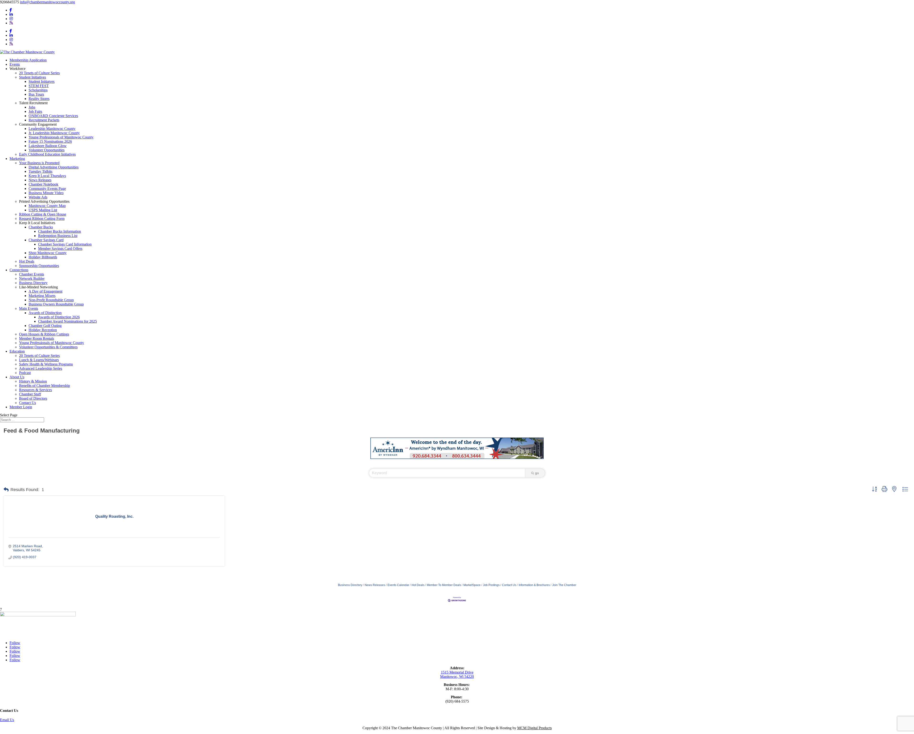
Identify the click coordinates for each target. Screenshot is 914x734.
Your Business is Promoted (39, 163)
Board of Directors (33, 398)
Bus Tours (36, 94)
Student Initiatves (42, 81)
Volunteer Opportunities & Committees (48, 347)
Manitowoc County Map (47, 206)
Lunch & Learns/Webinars (39, 360)
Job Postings (491, 585)
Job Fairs (35, 111)
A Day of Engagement (45, 291)
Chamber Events (31, 274)
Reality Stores (39, 99)
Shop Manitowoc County (48, 253)
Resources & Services (35, 390)
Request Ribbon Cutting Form (42, 219)
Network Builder (32, 278)
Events (15, 64)
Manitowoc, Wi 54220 (457, 677)
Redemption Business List (57, 236)
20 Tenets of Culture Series (39, 73)
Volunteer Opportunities (47, 150)
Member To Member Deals (444, 585)
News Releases (40, 180)
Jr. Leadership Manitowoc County (54, 133)
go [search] (537, 473)
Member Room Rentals (36, 338)
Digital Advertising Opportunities (54, 167)
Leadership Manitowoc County (52, 129)
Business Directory (33, 283)
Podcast (25, 373)
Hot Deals (26, 261)
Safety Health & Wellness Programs (46, 364)
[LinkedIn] (11, 14)
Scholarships (38, 90)
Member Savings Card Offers (60, 248)
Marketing (17, 159)
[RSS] (11, 23)
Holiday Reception (43, 330)
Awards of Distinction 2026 (59, 317)
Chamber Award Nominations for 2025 (67, 321)
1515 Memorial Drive (457, 672)
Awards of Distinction (45, 313)
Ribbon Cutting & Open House (42, 214)
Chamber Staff (30, 394)
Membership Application (28, 60)
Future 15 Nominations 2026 (50, 141)
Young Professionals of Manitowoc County (61, 137)
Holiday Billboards (43, 257)
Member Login (21, 407)
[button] (6, 489)
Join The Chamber (564, 585)
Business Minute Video (46, 193)
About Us (17, 377)
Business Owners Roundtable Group (56, 304)
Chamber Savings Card (46, 240)
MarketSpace (472, 585)
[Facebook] (11, 10)
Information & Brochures (534, 585)
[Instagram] (11, 19)
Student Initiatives (32, 77)
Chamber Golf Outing (45, 326)
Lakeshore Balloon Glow (48, 146)
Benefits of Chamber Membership (44, 386)
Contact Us (27, 403)
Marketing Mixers (42, 296)
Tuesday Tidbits (40, 171)
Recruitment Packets (44, 120)
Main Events (28, 308)
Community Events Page (47, 189)
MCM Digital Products (534, 728)
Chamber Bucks (41, 227)
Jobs (32, 107)
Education (17, 351)
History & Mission (33, 381)
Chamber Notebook (43, 184)
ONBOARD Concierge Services (53, 116)
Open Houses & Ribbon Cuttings (44, 334)
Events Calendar (398, 585)
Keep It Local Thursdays (47, 176)
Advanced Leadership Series (40, 368)
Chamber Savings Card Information (65, 244)
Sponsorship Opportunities (39, 266)
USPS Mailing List (43, 210)
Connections (19, 270)
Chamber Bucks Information (59, 231)
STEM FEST (39, 86)
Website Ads (38, 197)
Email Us (7, 720)
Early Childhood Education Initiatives (47, 154)
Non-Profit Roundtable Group (51, 300)
